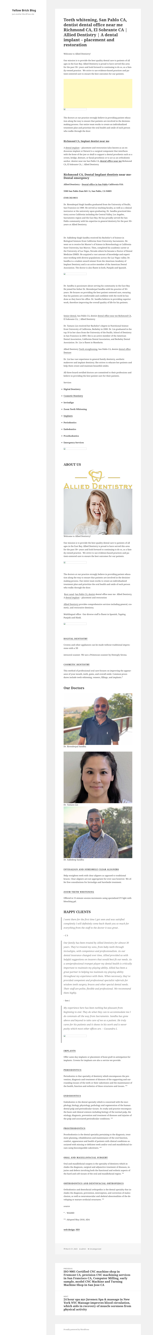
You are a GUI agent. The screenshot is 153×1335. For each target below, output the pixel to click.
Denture (67, 352)
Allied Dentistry (71, 604)
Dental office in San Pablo (95, 184)
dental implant (72, 147)
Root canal (69, 594)
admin (83, 1249)
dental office (125, 349)
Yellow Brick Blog (24, 10)
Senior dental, (70, 315)
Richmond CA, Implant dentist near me (86, 141)
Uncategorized (95, 1249)
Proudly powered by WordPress (76, 1329)
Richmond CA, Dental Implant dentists (91, 174)
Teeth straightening (88, 349)
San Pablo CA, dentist (85, 594)
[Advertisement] (98, 93)
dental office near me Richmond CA (114, 315)
